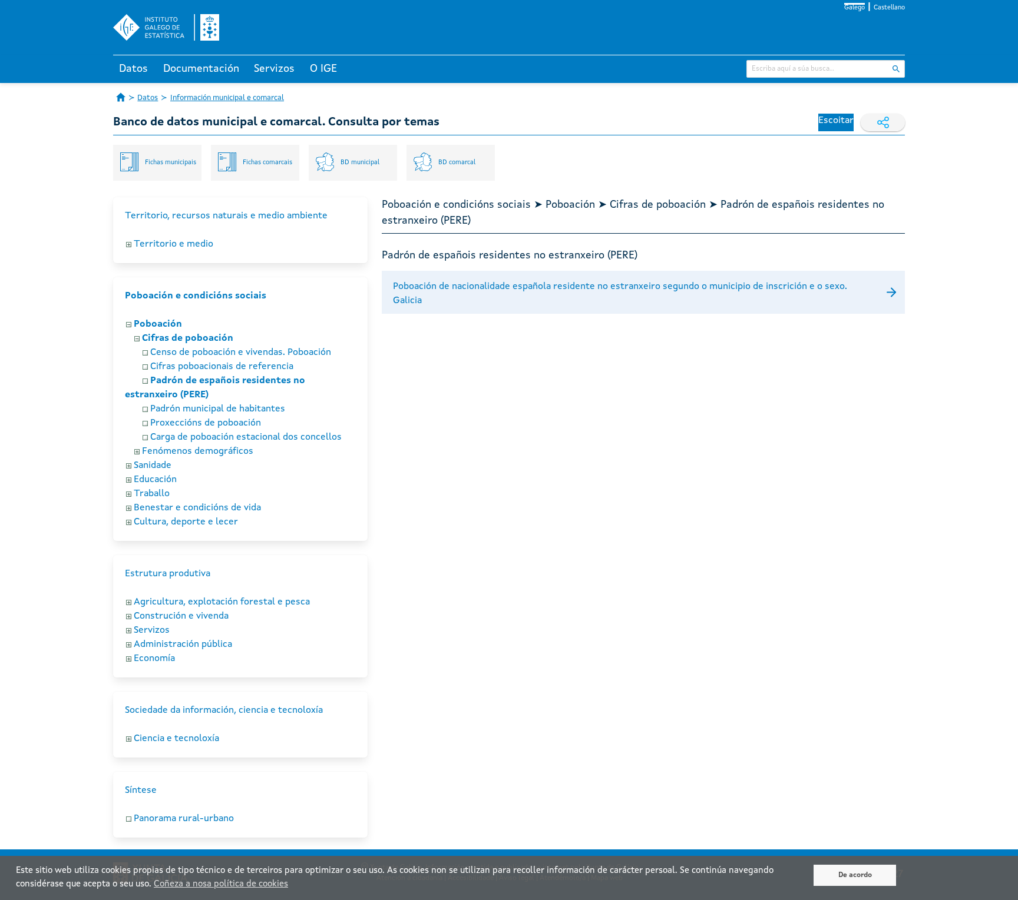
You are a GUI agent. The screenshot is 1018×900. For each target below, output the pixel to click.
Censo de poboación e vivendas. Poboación (240, 352)
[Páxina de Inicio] (120, 97)
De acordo (855, 875)
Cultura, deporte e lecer (186, 522)
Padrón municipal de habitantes (217, 409)
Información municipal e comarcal (227, 98)
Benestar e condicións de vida (197, 508)
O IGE (323, 69)
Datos (133, 69)
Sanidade (152, 465)
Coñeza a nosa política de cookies (221, 884)
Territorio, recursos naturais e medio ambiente (226, 216)
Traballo (152, 494)
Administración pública (183, 644)
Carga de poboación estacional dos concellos (246, 437)
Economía (154, 658)
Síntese (141, 790)
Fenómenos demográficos (197, 451)
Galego (854, 8)
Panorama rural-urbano (184, 818)
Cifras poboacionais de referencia (221, 366)
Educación (155, 479)
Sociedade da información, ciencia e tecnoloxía (224, 710)
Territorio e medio (173, 244)
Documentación (201, 69)
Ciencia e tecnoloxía (176, 738)
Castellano (889, 8)
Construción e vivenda (181, 616)
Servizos (274, 69)
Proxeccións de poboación (205, 423)
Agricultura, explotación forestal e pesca (222, 602)
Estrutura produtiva (167, 574)
